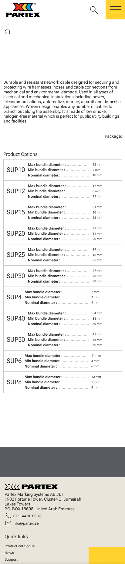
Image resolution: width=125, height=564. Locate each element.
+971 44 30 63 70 (27, 516)
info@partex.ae (26, 523)
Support (11, 559)
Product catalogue (20, 546)
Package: (113, 136)
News (9, 553)
